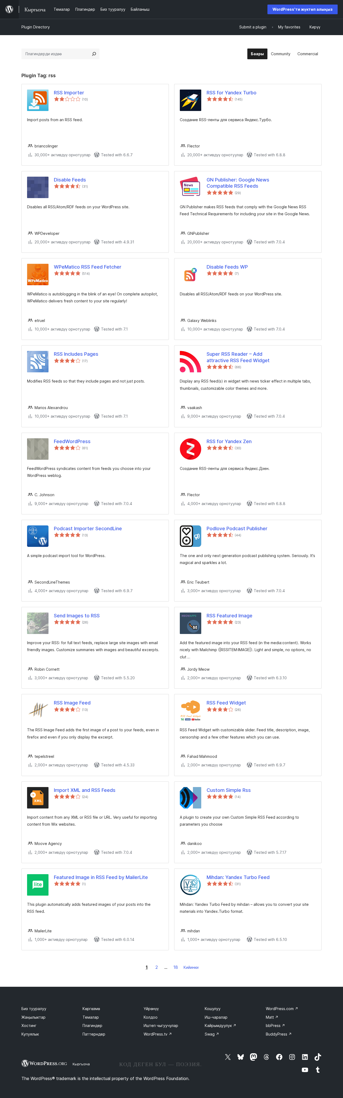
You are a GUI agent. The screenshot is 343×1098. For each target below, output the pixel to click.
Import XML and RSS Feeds (84, 790)
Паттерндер (94, 1034)
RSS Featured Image (229, 615)
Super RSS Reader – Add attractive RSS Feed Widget (238, 357)
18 (175, 967)
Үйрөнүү (151, 1008)
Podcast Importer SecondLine (88, 528)
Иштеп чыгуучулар (161, 1025)
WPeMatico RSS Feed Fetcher (87, 267)
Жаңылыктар (33, 1017)
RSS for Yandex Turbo (231, 92)
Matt (272, 1017)
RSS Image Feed (72, 703)
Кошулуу (213, 1008)
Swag (212, 1034)
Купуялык (30, 1034)
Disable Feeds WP (227, 267)
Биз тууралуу (33, 1008)
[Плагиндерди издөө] (94, 54)
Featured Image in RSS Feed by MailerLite (101, 877)
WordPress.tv (158, 1034)
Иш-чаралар (216, 1017)
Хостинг (28, 1025)
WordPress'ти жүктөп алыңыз (303, 9)
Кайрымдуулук (220, 1025)
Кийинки (191, 967)
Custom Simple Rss (229, 790)
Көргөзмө (91, 1008)
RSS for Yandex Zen (229, 441)
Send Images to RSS (77, 615)
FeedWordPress (72, 441)
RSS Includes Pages (76, 354)
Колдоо (151, 1017)
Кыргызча (81, 1064)
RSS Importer (69, 92)
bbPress (275, 1025)
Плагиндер (92, 1025)
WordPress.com (282, 1008)
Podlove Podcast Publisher (237, 528)
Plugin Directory (35, 27)
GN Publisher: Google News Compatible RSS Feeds (238, 183)
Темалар (91, 1017)
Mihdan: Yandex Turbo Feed (238, 877)
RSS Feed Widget (226, 703)
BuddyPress (279, 1034)
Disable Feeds (70, 180)
